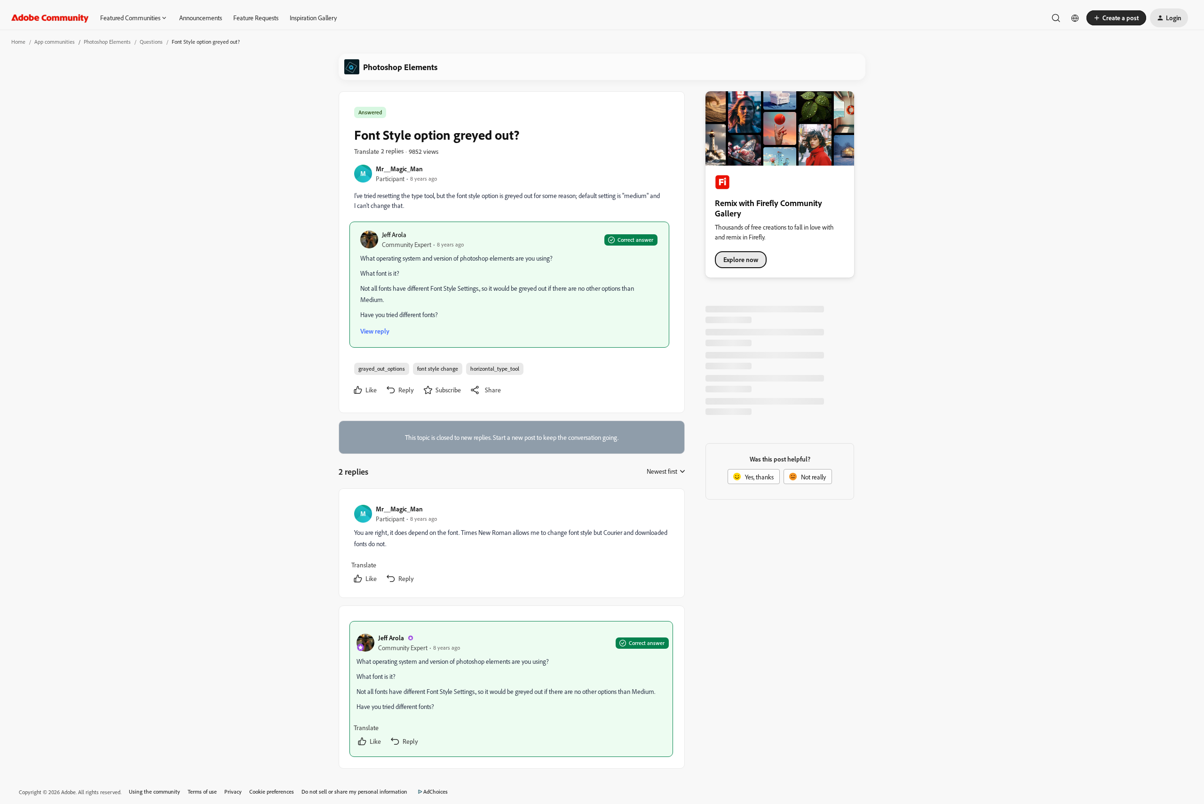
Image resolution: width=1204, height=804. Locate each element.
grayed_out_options (381, 368)
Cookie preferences (271, 791)
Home (18, 41)
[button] (1116, 17)
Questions (151, 41)
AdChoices (435, 791)
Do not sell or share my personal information (354, 791)
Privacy (233, 791)
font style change (437, 368)
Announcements (200, 18)
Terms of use (202, 791)
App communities (54, 41)
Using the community (154, 791)
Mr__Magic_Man (399, 169)
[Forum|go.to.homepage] (50, 17)
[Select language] (1075, 17)
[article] (511, 545)
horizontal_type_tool (494, 368)
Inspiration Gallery (313, 18)
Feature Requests (255, 18)
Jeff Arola (394, 235)
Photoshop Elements (107, 41)
